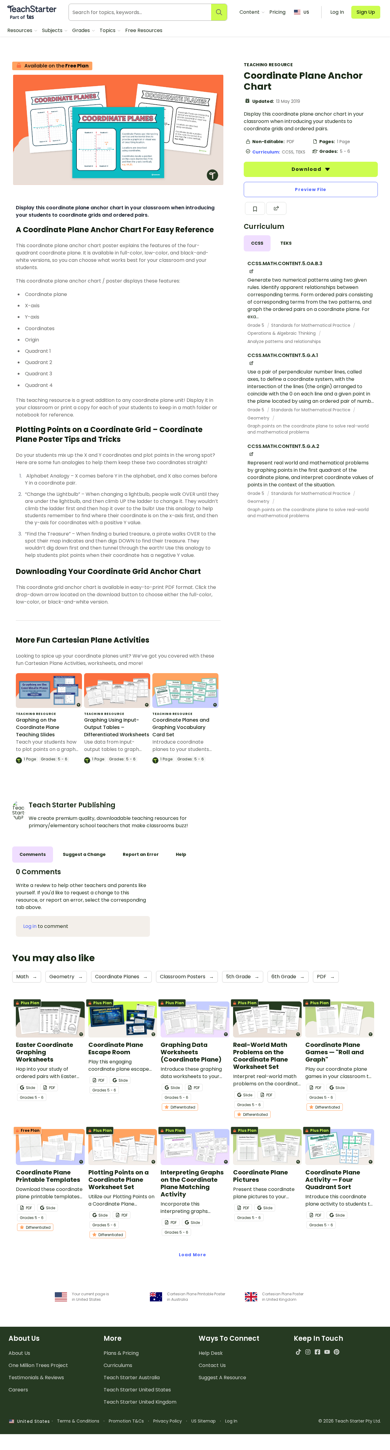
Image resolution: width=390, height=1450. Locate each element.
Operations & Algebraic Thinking (282, 333)
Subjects (53, 30)
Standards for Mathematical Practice (311, 325)
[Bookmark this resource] (255, 208)
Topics (108, 30)
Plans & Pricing (121, 1353)
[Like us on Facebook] (317, 1352)
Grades (81, 30)
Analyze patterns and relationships (284, 341)
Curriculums (118, 1365)
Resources (20, 30)
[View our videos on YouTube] (327, 1352)
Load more (192, 1255)
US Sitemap (203, 1421)
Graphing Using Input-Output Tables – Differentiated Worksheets (116, 727)
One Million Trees (38, 1365)
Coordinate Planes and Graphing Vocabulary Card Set (180, 727)
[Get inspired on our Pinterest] (336, 1352)
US (306, 12)
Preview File (310, 189)
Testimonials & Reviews (36, 1377)
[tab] (257, 243)
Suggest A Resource (222, 1377)
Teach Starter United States (137, 1389)
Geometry (259, 418)
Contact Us (212, 1365)
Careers (18, 1389)
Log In (231, 1421)
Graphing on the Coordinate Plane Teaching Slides (37, 727)
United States (32, 1421)
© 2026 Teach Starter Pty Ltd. (349, 1421)
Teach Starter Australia (132, 1377)
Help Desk (211, 1353)
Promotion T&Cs (126, 1421)
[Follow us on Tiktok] (298, 1352)
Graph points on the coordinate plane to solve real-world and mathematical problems (308, 429)
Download (307, 169)
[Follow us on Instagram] (308, 1352)
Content (250, 12)
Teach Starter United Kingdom (140, 1401)
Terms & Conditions (78, 1421)
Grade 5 (256, 325)
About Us (19, 1353)
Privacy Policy (167, 1421)
